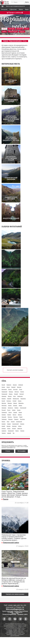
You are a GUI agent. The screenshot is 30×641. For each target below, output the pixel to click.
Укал (8, 421)
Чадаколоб (11, 430)
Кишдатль (23, 398)
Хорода (4, 428)
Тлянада (10, 419)
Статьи (26, 28)
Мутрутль (4, 405)
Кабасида (20, 396)
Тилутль (10, 417)
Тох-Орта (22, 419)
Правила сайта (22, 614)
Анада (3, 387)
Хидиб (3, 426)
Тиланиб (4, 417)
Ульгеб (13, 421)
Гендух (22, 391)
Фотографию (22, 451)
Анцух (8, 387)
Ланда (19, 401)
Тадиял (9, 414)
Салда (18, 410)
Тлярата (16, 419)
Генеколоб (4, 394)
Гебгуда (17, 391)
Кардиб (9, 398)
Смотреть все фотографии (15, 370)
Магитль (4, 403)
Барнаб (13, 387)
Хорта (8, 428)
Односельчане (13, 31)
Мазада (10, 403)
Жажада (4, 396)
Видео (27, 9)
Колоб (3, 401)
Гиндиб (16, 394)
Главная (5, 41)
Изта (14, 396)
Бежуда (19, 387)
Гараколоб (4, 391)
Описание (12, 28)
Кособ (3, 384)
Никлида (4, 407)
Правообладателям (9, 614)
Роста (8, 410)
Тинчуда (15, 417)
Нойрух (16, 407)
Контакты (19, 612)
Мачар (15, 403)
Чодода (22, 430)
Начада (15, 405)
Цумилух (4, 430)
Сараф (15, 412)
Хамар (9, 424)
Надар (9, 405)
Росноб (4, 410)
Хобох (19, 426)
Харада (22, 424)
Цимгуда (19, 428)
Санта (10, 412)
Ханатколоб (15, 424)
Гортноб (21, 394)
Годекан (22, 31)
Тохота (3, 421)
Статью (8, 451)
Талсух (14, 414)
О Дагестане (13, 9)
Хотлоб (14, 428)
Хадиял (4, 424)
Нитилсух (10, 407)
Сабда (13, 410)
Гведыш (11, 391)
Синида (4, 414)
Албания (20, 384)
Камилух (9, 384)
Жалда (10, 396)
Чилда (17, 430)
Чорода (4, 433)
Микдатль (21, 403)
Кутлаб (14, 401)
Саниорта (4, 412)
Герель (10, 394)
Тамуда (20, 414)
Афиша (21, 9)
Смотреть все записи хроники (15, 594)
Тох (13, 433)
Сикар (20, 412)
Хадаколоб (19, 421)
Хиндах (8, 426)
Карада (4, 398)
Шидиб (9, 433)
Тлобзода (4, 419)
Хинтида (14, 426)
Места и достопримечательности (15, 6)
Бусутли (15, 389)
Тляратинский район (15, 41)
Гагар (20, 389)
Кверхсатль (16, 398)
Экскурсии (4, 9)
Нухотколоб (23, 407)
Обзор (4, 28)
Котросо (9, 401)
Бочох (10, 389)
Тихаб (20, 417)
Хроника (19, 28)
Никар (20, 405)
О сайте (10, 612)
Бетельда (4, 389)
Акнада (15, 384)
